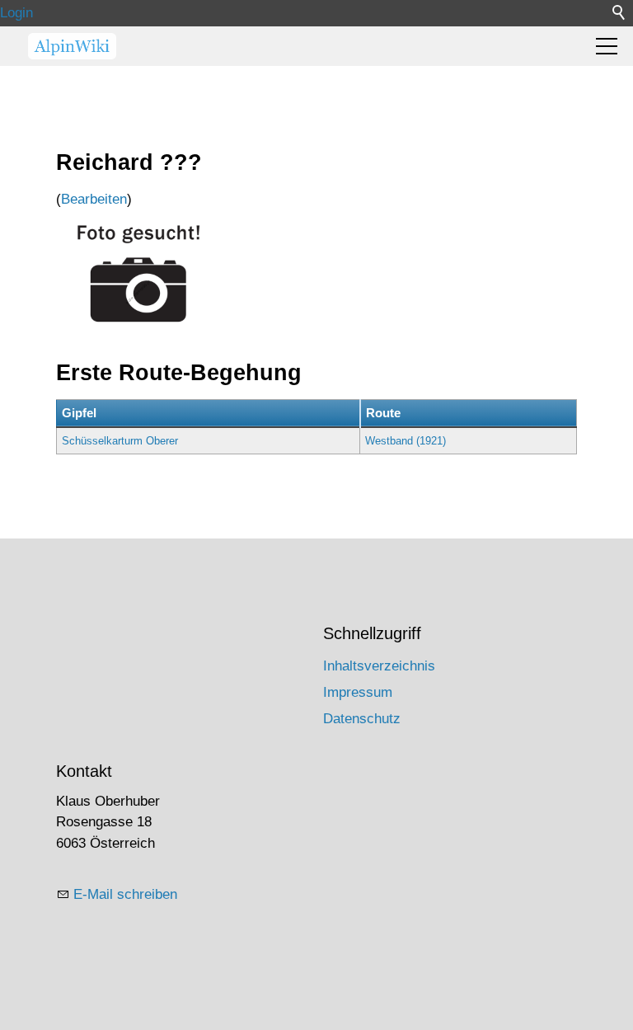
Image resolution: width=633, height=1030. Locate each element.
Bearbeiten (94, 199)
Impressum (357, 692)
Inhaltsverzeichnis (379, 666)
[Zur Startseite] (72, 46)
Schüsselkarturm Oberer (120, 441)
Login (16, 13)
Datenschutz (362, 719)
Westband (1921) (405, 441)
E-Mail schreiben (125, 894)
